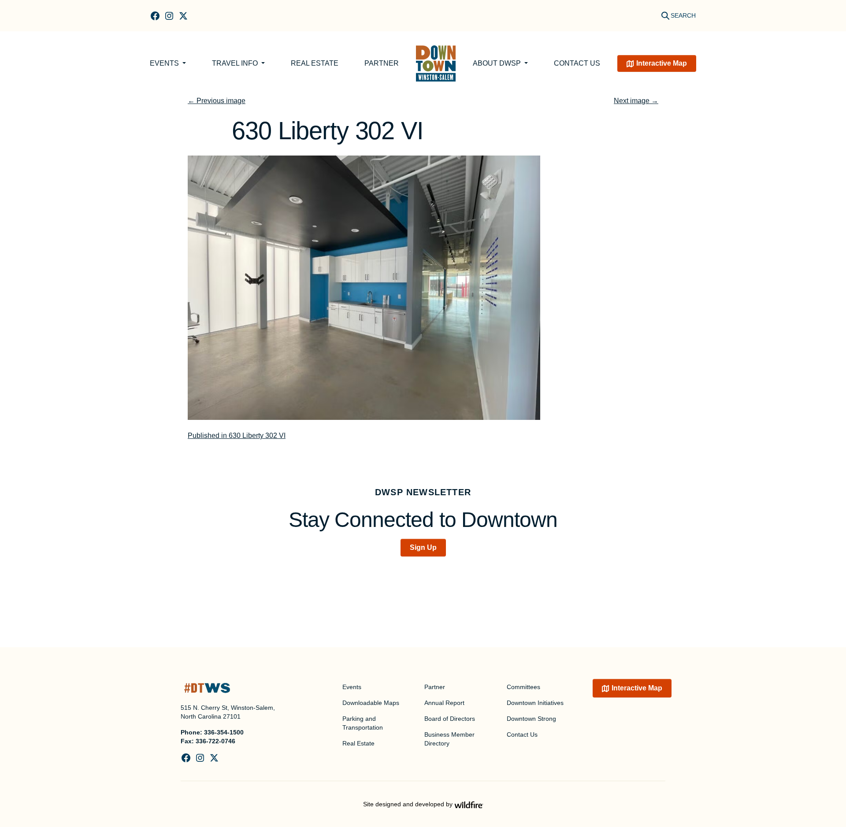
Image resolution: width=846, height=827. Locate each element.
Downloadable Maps (370, 702)
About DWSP (498, 63)
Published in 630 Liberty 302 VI (237, 435)
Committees (523, 686)
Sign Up (423, 547)
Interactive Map (661, 63)
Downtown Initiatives (535, 702)
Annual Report (444, 702)
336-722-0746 (215, 741)
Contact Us (577, 63)
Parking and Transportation (362, 723)
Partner (381, 63)
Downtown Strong (531, 718)
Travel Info (236, 63)
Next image (636, 100)
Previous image (216, 100)
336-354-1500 (224, 732)
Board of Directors (449, 718)
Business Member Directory (449, 739)
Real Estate (314, 63)
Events (165, 63)
